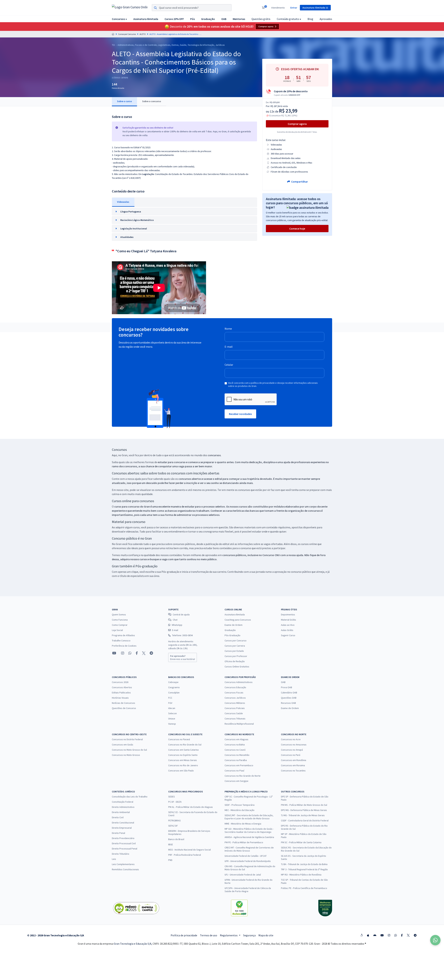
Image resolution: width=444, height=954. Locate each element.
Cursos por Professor (236, 656)
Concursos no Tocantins (293, 770)
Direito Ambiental (121, 812)
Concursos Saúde (234, 713)
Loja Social (117, 630)
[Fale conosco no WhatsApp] (129, 653)
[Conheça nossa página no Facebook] (137, 653)
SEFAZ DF (173, 825)
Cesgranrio (174, 687)
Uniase (171, 718)
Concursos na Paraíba (236, 760)
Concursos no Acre (291, 739)
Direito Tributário (120, 853)
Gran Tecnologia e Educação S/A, (133, 943)
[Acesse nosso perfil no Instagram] (122, 653)
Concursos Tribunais (235, 718)
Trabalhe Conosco (121, 640)
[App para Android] (374, 935)
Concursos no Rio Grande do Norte (243, 775)
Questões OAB (288, 697)
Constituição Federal (122, 801)
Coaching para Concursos (238, 619)
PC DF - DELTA (175, 801)
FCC (170, 697)
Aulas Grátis (287, 630)
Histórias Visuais (120, 697)
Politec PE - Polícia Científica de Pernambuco (304, 888)
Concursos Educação (235, 687)
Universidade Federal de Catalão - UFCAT (246, 855)
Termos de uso (208, 935)
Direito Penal (118, 833)
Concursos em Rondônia (293, 760)
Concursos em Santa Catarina (183, 749)
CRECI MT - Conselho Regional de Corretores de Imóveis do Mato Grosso (249, 849)
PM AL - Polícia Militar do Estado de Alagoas (190, 807)
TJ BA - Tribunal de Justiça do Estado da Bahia (304, 864)
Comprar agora (265, 26)
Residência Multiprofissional (239, 723)
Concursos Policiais (235, 708)
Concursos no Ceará (235, 749)
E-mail (229, 346)
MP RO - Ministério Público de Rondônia (301, 874)
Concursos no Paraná (179, 739)
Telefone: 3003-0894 (182, 635)
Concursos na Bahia (235, 744)
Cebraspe (173, 682)
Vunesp (172, 723)
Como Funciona (120, 619)
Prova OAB (286, 687)
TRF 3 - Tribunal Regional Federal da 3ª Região (304, 869)
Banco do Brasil (176, 839)
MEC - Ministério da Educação (239, 810)
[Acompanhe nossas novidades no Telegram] (151, 653)
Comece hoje (297, 228)
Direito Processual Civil (124, 843)
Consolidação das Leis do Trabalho (129, 796)
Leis (114, 859)
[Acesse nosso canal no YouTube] (114, 653)
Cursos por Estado (234, 650)
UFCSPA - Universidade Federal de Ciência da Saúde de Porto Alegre (248, 890)
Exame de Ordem (233, 624)
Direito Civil (117, 817)
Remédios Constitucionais (125, 869)
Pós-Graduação (232, 635)
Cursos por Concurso (127, 34)
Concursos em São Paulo (181, 770)
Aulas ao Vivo (287, 624)
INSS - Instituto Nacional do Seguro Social (189, 849)
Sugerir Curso (288, 635)
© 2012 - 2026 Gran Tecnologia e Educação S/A (55, 935)
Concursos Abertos (122, 687)
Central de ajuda (181, 614)
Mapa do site (265, 935)
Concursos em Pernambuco (239, 765)
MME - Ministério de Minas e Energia (243, 823)
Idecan (171, 708)
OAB (283, 682)
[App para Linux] (361, 935)
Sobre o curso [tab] (124, 101)
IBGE (170, 844)
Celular (229, 364)
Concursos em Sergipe (236, 781)
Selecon (172, 713)
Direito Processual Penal (124, 848)
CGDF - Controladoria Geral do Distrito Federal (304, 820)
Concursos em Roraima (293, 765)
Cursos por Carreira (235, 645)
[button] (119, 18)
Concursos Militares (235, 702)
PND (170, 860)
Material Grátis (288, 619)
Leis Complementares (123, 864)
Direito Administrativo (123, 807)
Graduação (230, 630)
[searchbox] (192, 7)
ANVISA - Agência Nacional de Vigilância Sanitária (249, 837)
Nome (228, 328)
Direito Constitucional (123, 822)
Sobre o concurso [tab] (151, 101)
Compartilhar (299, 181)
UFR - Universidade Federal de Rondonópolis (248, 861)
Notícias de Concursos (123, 702)
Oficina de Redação (235, 661)
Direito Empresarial (122, 827)
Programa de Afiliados (123, 635)
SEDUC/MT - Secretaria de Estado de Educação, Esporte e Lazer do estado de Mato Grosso (249, 817)
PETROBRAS (174, 820)
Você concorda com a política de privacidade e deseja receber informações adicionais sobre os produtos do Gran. (273, 384)
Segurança (249, 935)
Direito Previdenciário (123, 838)
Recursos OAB (288, 702)
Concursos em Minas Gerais (182, 760)
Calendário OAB (289, 692)
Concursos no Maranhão (237, 755)
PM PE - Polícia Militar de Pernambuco (244, 842)
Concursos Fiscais (234, 692)
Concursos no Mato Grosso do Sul (129, 749)
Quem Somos (119, 614)
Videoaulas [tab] (123, 201)
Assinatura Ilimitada (235, 614)
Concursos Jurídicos (235, 697)
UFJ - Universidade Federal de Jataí (243, 874)
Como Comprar (119, 624)
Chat (175, 619)
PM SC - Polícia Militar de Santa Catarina (301, 842)
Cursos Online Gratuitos (237, 666)
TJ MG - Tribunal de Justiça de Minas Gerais (303, 815)
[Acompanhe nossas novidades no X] (144, 653)
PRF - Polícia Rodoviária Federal (184, 854)
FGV (170, 702)
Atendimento (278, 7)
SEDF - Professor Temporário (240, 804)
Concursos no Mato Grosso (126, 755)
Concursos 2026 (120, 682)
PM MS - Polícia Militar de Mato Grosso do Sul (304, 804)
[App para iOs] (368, 935)
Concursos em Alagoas (236, 739)
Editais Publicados (121, 692)
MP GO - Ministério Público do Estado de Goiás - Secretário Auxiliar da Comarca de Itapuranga (249, 830)
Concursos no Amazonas (293, 744)
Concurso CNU (271, 555)
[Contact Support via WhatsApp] (435, 940)
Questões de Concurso (124, 708)
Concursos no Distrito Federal (127, 739)
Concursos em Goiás (122, 744)
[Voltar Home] (113, 34)
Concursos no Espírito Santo (183, 755)
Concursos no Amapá (292, 749)
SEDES (171, 796)
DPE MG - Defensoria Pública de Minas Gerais (304, 810)
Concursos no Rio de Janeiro (183, 765)
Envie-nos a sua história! (182, 657)
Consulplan (174, 692)
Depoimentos (288, 614)
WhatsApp (177, 624)
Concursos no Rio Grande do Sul (184, 744)
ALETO (143, 34)
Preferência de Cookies (124, 645)
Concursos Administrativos (239, 682)
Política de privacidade (184, 935)
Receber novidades (240, 414)
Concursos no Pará (290, 755)
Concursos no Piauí (234, 770)
